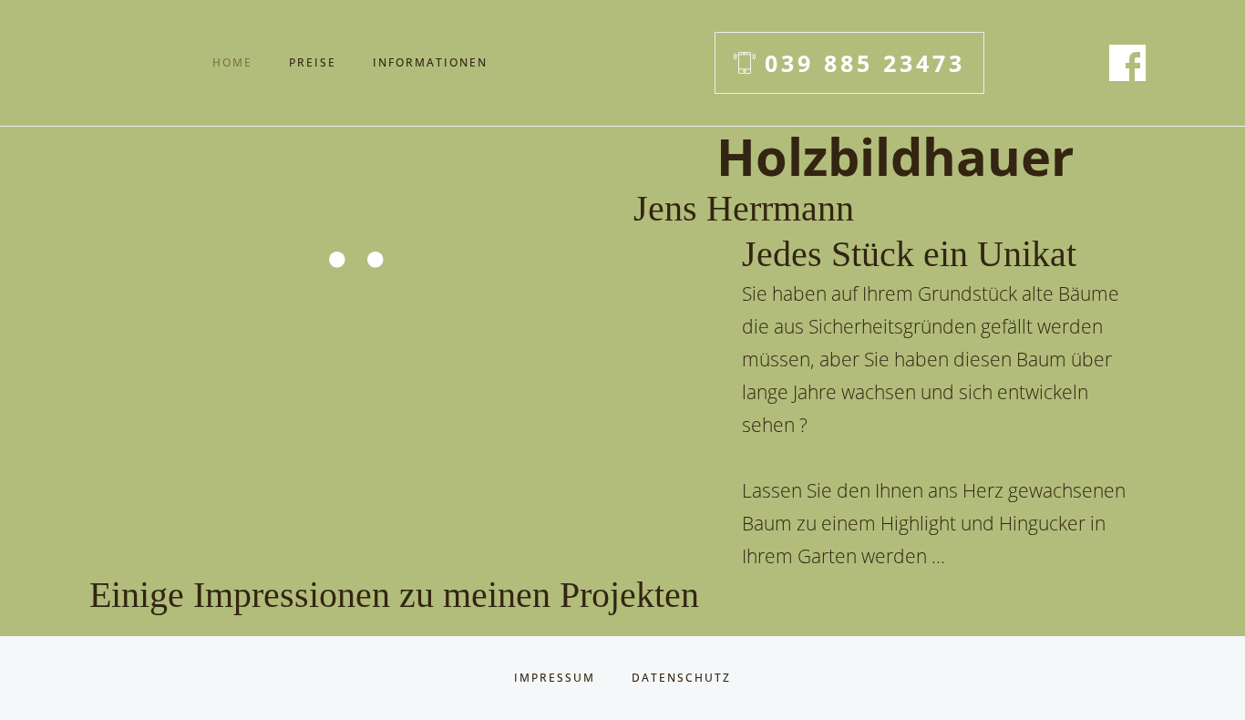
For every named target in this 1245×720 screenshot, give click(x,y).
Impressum (554, 677)
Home (232, 62)
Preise (312, 62)
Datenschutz (681, 677)
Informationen (430, 62)
